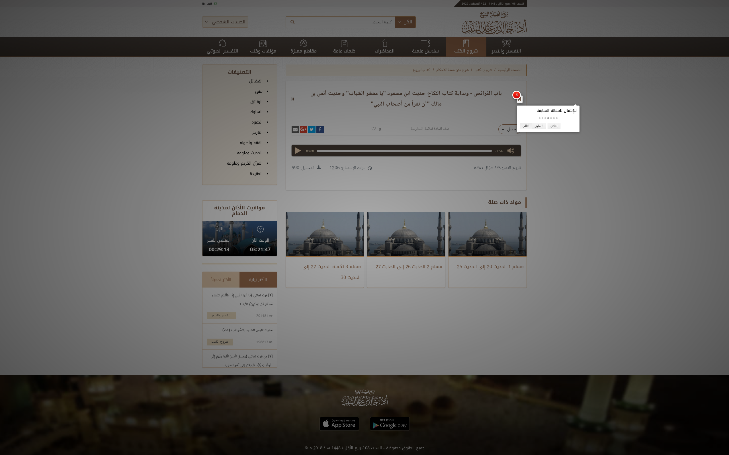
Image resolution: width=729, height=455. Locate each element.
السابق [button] (539, 126)
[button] (557, 118)
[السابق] (519, 99)
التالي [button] (526, 126)
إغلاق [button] (554, 126)
